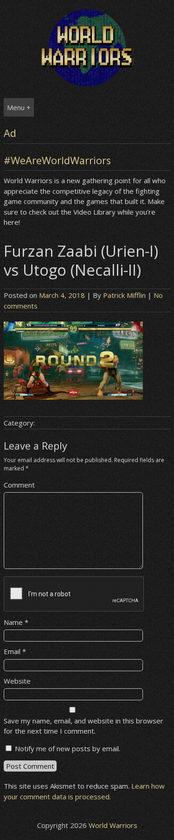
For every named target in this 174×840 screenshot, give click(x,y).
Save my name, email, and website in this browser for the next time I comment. (83, 726)
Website (17, 681)
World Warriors (113, 825)
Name (16, 622)
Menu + (19, 107)
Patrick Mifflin (124, 295)
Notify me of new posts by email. (67, 748)
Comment (19, 484)
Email (15, 651)
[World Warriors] (87, 83)
